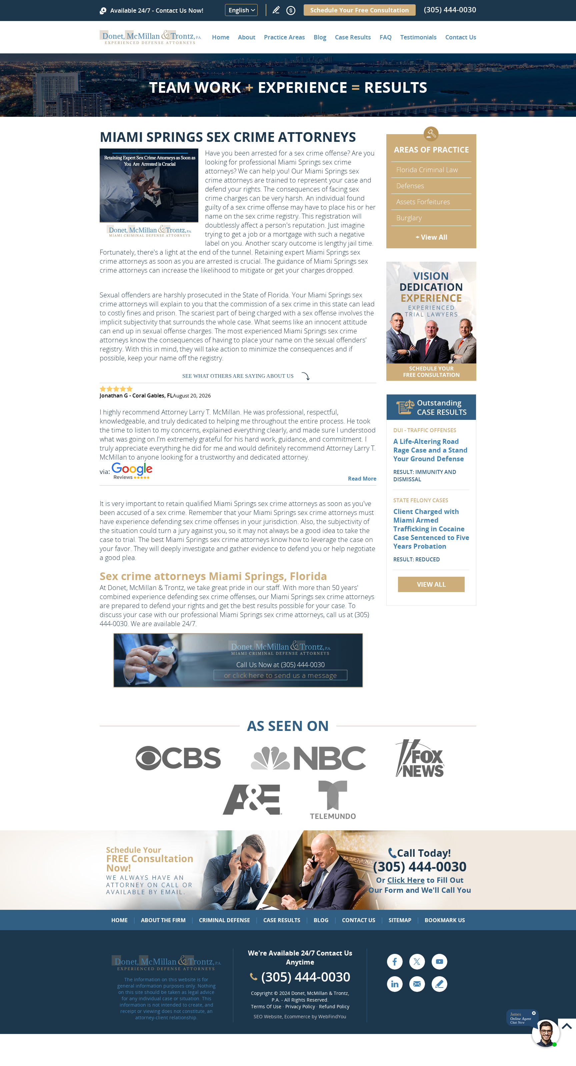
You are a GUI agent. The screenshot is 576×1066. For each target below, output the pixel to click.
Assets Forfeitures (423, 201)
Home (220, 37)
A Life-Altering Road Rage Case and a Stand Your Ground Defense (430, 450)
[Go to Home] (150, 42)
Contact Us (460, 37)
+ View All (431, 237)
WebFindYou (332, 1016)
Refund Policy (334, 1006)
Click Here (406, 880)
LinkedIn (395, 984)
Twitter (417, 962)
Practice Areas (284, 37)
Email (417, 984)
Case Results (353, 37)
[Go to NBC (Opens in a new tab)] (308, 776)
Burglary (409, 217)
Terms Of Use (266, 1006)
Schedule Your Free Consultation (359, 10)
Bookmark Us (445, 920)
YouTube (439, 962)
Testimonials (418, 37)
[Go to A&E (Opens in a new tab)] (252, 818)
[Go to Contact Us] (431, 321)
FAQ (386, 37)
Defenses (410, 185)
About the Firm (163, 920)
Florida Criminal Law (427, 169)
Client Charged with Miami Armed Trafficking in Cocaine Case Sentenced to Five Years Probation (431, 529)
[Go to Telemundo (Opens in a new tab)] (332, 818)
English (239, 10)
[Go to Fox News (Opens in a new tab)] (419, 776)
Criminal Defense (224, 920)
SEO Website (268, 1016)
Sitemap (400, 920)
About (246, 37)
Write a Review (276, 9)
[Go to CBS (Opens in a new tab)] (177, 776)
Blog (320, 37)
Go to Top (567, 1026)
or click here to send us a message (280, 675)
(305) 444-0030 (450, 9)
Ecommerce (297, 1016)
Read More (362, 478)
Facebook (395, 962)
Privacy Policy (300, 1006)
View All (431, 584)
